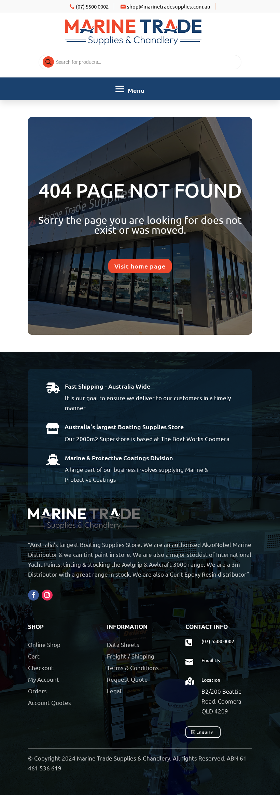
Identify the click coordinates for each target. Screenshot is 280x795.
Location (210, 680)
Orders (37, 690)
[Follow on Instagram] (47, 595)
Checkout (41, 667)
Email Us (210, 660)
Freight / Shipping (130, 656)
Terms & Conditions (133, 667)
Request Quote (127, 679)
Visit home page (140, 266)
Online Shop (44, 644)
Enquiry (204, 732)
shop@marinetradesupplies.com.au (168, 6)
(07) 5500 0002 (92, 6)
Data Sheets (123, 644)
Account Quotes (49, 702)
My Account (43, 679)
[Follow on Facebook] (33, 595)
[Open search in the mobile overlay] (140, 62)
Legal (114, 690)
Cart (34, 656)
